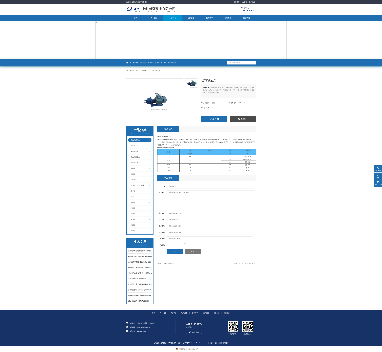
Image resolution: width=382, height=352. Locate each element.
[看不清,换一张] (206, 243)
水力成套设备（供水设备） (139, 185)
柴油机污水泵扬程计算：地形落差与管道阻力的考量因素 (140, 273)
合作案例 (206, 313)
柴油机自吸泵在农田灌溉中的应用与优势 (140, 295)
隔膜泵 (133, 202)
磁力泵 (133, 219)
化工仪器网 (218, 343)
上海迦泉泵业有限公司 (139, 2)
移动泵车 (134, 179)
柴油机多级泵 (135, 162)
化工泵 (133, 208)
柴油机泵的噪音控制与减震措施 (138, 301)
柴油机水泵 (134, 151)
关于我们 (154, 18)
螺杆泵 (133, 191)
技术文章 (209, 18)
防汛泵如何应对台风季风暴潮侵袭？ (140, 256)
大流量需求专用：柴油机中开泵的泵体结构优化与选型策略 (140, 262)
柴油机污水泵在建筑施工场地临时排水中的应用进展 (140, 267)
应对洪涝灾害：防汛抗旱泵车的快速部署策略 (140, 284)
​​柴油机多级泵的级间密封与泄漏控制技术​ (140, 251)
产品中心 (172, 18)
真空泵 (133, 213)
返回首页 (236, 2)
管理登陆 (225, 343)
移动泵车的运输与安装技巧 (137, 278)
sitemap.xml (202, 343)
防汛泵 (133, 174)
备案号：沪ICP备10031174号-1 (187, 343)
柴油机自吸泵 (135, 157)
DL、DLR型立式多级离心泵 (247, 263)
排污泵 (133, 225)
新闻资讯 (191, 18)
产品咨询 (214, 119)
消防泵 (133, 168)
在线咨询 (195, 332)
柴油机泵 (134, 145)
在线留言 (244, 2)
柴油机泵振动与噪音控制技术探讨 (139, 290)
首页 (135, 18)
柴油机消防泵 (135, 140)
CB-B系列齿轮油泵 (169, 263)
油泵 (150, 70)
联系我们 (252, 2)
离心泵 (133, 230)
